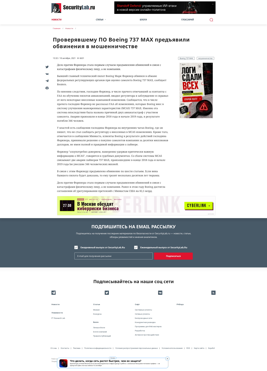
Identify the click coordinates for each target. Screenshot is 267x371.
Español (211, 348)
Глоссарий (187, 19)
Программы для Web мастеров (148, 326)
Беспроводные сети (143, 318)
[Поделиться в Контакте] (46, 74)
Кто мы (54, 348)
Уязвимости (57, 313)
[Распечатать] (46, 88)
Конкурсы (97, 314)
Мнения (96, 310)
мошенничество (205, 58)
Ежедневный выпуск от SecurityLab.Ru (103, 247)
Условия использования (172, 348)
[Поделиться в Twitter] (46, 67)
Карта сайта (199, 348)
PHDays (180, 304)
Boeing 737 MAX (186, 58)
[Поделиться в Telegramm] (46, 81)
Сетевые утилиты (142, 314)
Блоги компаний (100, 332)
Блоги (143, 19)
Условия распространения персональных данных (136, 348)
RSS (188, 348)
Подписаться (173, 256)
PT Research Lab (58, 318)
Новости (56, 19)
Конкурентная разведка (145, 322)
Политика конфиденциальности (97, 348)
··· (213, 4)
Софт (137, 304)
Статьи (96, 304)
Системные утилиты (143, 310)
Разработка (140, 331)
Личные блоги (99, 328)
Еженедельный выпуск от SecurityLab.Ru (163, 247)
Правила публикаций (102, 336)
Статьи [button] (99, 19)
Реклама (112, 358)
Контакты (65, 348)
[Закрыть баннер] (167, 359)
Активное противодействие (147, 335)
